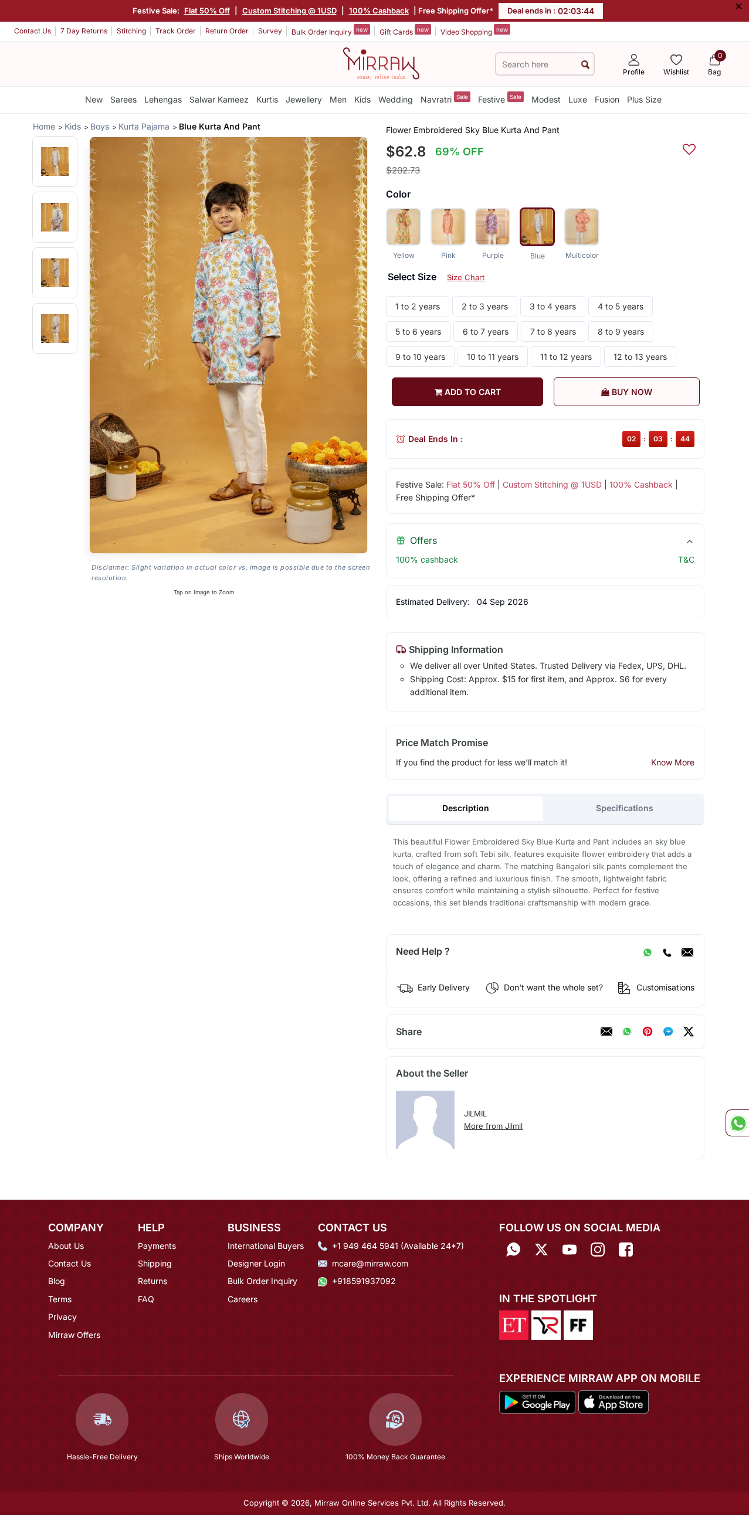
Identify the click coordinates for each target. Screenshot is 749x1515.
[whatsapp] (627, 1031)
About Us (66, 1246)
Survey (270, 30)
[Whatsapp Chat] (737, 1122)
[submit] (585, 64)
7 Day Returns (83, 30)
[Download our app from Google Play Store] (537, 1401)
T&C (686, 559)
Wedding (395, 99)
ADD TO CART (471, 392)
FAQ (146, 1299)
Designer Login (256, 1263)
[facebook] (668, 1031)
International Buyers (266, 1246)
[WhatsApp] (647, 951)
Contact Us (32, 30)
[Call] (667, 951)
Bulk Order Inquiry (330, 31)
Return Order (227, 30)
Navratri (444, 98)
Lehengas (163, 99)
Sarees (123, 99)
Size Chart (465, 277)
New (94, 99)
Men (338, 99)
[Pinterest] (647, 1031)
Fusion (607, 99)
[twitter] (688, 1031)
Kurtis (267, 99)
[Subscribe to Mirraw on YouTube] (569, 1250)
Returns (152, 1281)
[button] (55, 161)
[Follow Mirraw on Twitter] (541, 1250)
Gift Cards (404, 31)
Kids (362, 99)
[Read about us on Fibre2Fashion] (578, 1324)
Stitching (131, 30)
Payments (157, 1246)
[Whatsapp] (513, 1250)
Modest (546, 99)
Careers (242, 1299)
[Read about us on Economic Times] (513, 1324)
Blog (56, 1281)
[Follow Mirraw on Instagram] (598, 1250)
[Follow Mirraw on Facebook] (626, 1250)
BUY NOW (630, 392)
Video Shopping (474, 31)
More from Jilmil (493, 1126)
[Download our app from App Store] (613, 1401)
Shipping (155, 1263)
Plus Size (644, 99)
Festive (499, 98)
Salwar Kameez (219, 99)
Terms (60, 1299)
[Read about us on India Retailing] (546, 1324)
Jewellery (304, 99)
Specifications (624, 808)
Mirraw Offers (74, 1335)
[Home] (381, 63)
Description (465, 808)
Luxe (577, 99)
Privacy (62, 1317)
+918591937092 (364, 1281)
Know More (672, 762)
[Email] (687, 951)
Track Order (175, 30)
